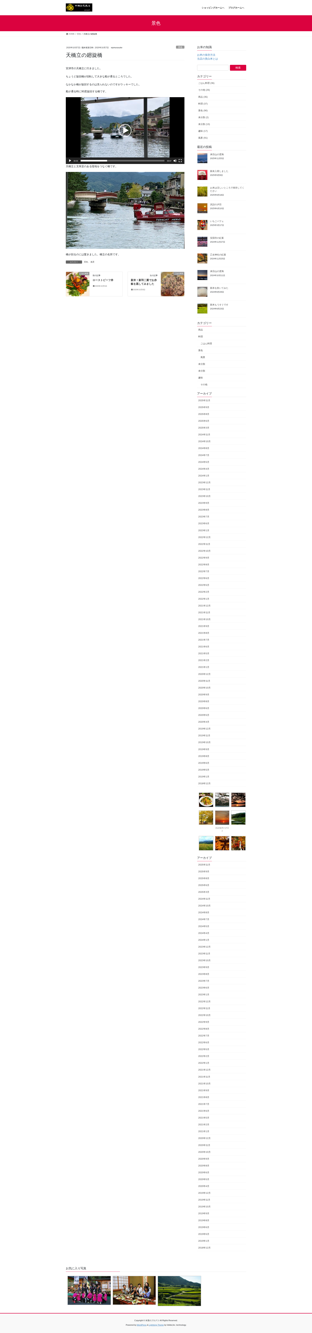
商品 (200, 329)
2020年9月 (203, 694)
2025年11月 (204, 400)
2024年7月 (203, 455)
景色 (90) (203, 110)
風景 (92, 262)
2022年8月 (203, 564)
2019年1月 (203, 776)
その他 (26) (204, 90)
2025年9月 (203, 407)
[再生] (70, 160)
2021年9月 (203, 626)
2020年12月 (204, 674)
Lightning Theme (156, 1325)
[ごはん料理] (77, 283)
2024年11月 (204, 434)
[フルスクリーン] (180, 160)
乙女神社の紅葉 (218, 254)
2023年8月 (203, 509)
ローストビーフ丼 (103, 280)
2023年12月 (204, 482)
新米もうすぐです (219, 304)
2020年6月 (203, 708)
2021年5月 (203, 653)
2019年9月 (203, 749)
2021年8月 (203, 633)
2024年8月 (203, 448)
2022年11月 (204, 544)
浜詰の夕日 (215, 204)
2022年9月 (203, 557)
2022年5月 (203, 585)
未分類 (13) (204, 124)
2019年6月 (203, 763)
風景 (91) (203, 138)
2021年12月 (204, 605)
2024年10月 (204, 441)
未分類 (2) (203, 117)
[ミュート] (175, 160)
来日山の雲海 (217, 154)
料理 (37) (203, 103)
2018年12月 (204, 783)
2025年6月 (203, 421)
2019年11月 (204, 735)
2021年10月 (204, 619)
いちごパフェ (217, 221)
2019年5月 (203, 769)
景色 (180, 47)
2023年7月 (203, 516)
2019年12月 (204, 728)
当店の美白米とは (207, 58)
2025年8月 (203, 414)
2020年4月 (203, 722)
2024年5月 (203, 462)
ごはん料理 (206, 343)
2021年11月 (204, 612)
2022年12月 (204, 537)
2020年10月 (204, 687)
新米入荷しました (219, 171)
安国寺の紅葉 (217, 238)
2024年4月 (203, 469)
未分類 (201, 364)
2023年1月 (203, 530)
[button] (125, 130)
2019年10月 (204, 742)
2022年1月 (203, 599)
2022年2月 (203, 592)
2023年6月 (203, 523)
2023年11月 (204, 489)
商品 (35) (203, 97)
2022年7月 (203, 571)
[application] (125, 130)
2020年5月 (203, 715)
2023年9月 (203, 503)
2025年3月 (203, 427)
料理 (200, 336)
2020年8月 (203, 701)
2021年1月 (203, 667)
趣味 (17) (203, 131)
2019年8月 (203, 756)
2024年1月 (203, 475)
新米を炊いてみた (219, 288)
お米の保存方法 (206, 54)
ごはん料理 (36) (206, 83)
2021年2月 (203, 660)
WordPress (142, 1325)
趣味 (200, 377)
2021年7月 (203, 639)
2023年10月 (204, 496)
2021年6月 (203, 646)
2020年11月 (204, 681)
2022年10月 (204, 551)
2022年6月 (203, 578)
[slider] (122, 161)
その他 (204, 384)
